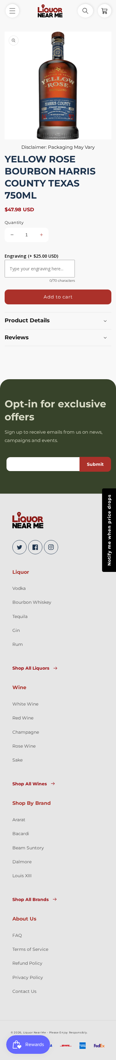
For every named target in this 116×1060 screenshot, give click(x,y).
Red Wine (22, 718)
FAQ (17, 935)
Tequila (20, 616)
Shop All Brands (30, 899)
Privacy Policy (27, 977)
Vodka (19, 588)
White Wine (25, 704)
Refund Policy (27, 963)
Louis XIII (22, 875)
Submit (95, 464)
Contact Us (24, 991)
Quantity (14, 222)
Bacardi (20, 833)
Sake (17, 760)
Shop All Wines (29, 784)
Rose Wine (24, 746)
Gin (16, 630)
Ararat (18, 819)
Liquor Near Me (34, 1032)
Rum (17, 644)
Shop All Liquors (30, 668)
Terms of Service (30, 949)
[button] (12, 11)
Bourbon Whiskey (31, 602)
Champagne (25, 732)
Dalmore (22, 862)
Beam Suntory (28, 848)
